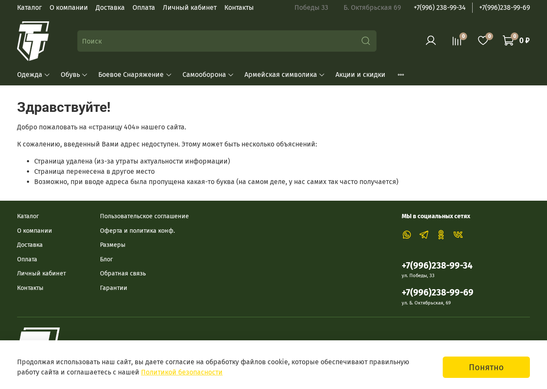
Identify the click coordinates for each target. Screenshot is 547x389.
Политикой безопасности (182, 372)
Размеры (113, 245)
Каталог (29, 7)
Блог (106, 259)
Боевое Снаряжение (131, 74)
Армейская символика (280, 74)
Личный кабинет (190, 7)
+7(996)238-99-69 (504, 7)
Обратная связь (123, 273)
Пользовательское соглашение (144, 216)
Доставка (110, 7)
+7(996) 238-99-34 (440, 7)
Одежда (29, 74)
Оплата (143, 7)
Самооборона (204, 74)
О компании (69, 7)
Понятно (486, 367)
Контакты (239, 7)
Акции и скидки (360, 74)
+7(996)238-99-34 (437, 265)
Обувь (70, 74)
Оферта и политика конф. (137, 230)
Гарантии (113, 288)
